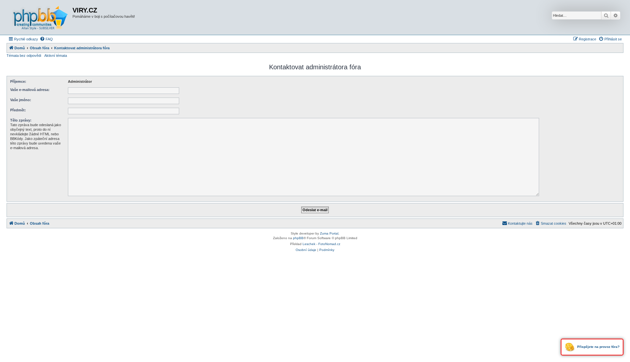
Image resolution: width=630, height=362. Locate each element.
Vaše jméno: (20, 100)
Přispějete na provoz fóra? (598, 347)
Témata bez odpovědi (24, 55)
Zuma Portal (329, 233)
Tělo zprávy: (21, 120)
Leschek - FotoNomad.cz (321, 244)
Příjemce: (18, 81)
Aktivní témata (55, 55)
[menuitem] (46, 39)
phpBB (298, 238)
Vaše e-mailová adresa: (30, 90)
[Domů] (40, 17)
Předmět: (18, 110)
